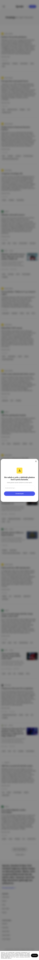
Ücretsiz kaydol (19, 493)
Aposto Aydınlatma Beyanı (22, 957)
